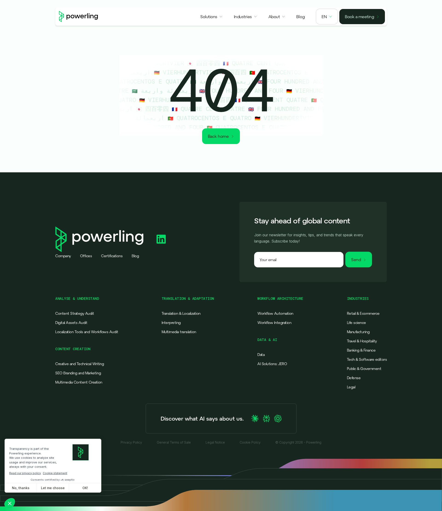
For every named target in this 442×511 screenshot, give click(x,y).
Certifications (111, 256)
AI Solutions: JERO (272, 364)
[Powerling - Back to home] (78, 16)
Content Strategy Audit (74, 313)
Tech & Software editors (367, 359)
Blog (135, 256)
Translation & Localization (181, 313)
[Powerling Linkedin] (161, 239)
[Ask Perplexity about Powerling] (266, 418)
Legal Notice (215, 442)
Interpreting (171, 322)
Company (63, 256)
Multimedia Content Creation (78, 382)
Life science (356, 322)
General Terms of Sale (174, 442)
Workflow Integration (274, 322)
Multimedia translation (179, 332)
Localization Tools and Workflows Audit (86, 332)
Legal (351, 387)
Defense (354, 378)
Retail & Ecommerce (363, 313)
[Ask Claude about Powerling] (255, 418)
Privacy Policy (131, 442)
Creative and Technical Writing (79, 364)
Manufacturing (358, 332)
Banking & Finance (361, 350)
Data (261, 354)
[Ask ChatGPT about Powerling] (278, 418)
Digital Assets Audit (71, 322)
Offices (86, 256)
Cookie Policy (250, 442)
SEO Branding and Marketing (78, 373)
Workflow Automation (275, 313)
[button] (211, 16)
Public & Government (364, 368)
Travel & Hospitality (362, 341)
